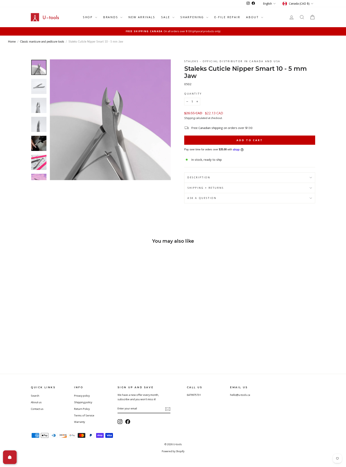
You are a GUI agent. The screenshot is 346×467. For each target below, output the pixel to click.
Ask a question (201, 198)
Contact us (37, 409)
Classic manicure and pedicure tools (42, 41)
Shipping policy (83, 402)
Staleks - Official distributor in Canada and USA (232, 61)
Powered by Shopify (173, 451)
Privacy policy (82, 395)
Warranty (79, 422)
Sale (166, 17)
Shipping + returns (205, 188)
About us (36, 402)
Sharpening (192, 17)
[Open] (10, 457)
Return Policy (82, 409)
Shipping (189, 118)
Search (35, 395)
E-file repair (227, 17)
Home (12, 41)
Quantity (193, 93)
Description (198, 177)
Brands (111, 17)
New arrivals (141, 17)
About (253, 17)
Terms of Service (84, 415)
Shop (88, 17)
